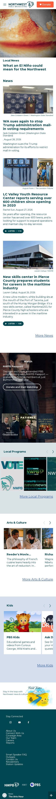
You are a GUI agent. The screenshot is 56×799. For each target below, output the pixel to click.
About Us (11, 731)
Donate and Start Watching (22, 387)
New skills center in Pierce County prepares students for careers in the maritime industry (26, 282)
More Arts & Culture (37, 579)
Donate (46, 4)
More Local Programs (36, 496)
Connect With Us (15, 733)
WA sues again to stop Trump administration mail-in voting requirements (27, 125)
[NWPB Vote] (12, 474)
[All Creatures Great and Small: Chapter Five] (45, 426)
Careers (10, 740)
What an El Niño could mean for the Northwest (24, 67)
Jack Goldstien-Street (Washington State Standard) (24, 134)
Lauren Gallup (10, 292)
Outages (10, 757)
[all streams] (52, 795)
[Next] (53, 452)
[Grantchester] (10, 426)
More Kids (45, 665)
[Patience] (27, 426)
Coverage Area (13, 736)
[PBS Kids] (22, 621)
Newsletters (12, 762)
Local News (11, 60)
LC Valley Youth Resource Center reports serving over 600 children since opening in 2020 (27, 200)
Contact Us (12, 759)
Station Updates (14, 764)
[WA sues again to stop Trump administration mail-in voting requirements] (28, 99)
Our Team (11, 738)
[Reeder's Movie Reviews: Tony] (22, 538)
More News (44, 335)
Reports (10, 743)
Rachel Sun (9, 209)
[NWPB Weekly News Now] (35, 474)
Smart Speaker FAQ (16, 755)
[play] (4, 795)
